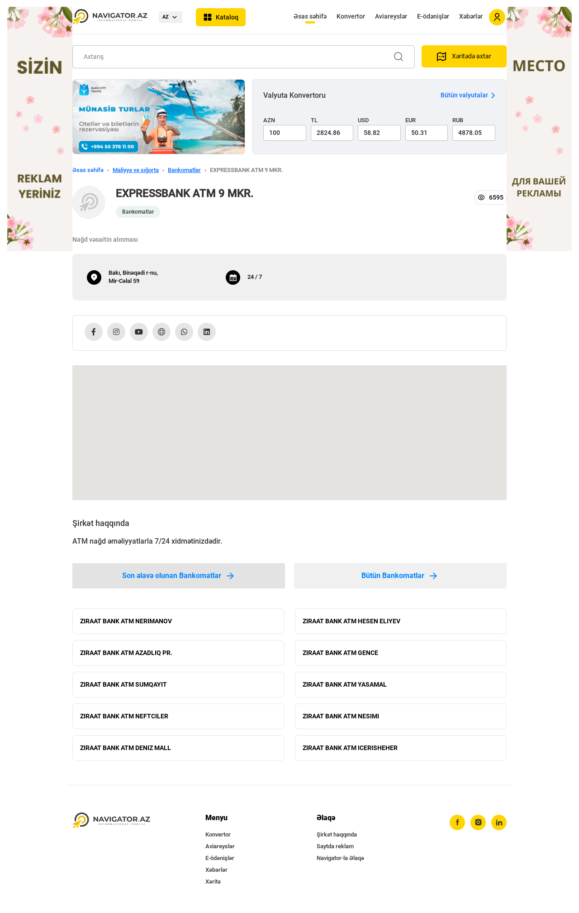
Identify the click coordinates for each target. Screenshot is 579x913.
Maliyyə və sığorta (136, 170)
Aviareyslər (391, 16)
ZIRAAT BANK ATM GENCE (340, 652)
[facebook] (457, 822)
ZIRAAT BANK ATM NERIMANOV (126, 621)
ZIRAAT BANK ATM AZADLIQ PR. (126, 652)
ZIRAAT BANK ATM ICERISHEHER (350, 747)
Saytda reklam (335, 846)
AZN (269, 120)
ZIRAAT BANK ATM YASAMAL (345, 684)
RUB (457, 120)
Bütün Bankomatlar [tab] (392, 575)
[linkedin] (499, 822)
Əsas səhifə (310, 16)
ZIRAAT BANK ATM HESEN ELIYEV (351, 621)
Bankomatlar (184, 170)
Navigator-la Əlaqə (340, 858)
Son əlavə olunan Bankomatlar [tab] (171, 575)
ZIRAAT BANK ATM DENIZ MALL (125, 747)
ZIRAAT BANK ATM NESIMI (341, 716)
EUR (410, 120)
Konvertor (351, 16)
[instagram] (478, 822)
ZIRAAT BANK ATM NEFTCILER (124, 716)
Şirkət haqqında (337, 834)
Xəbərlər (471, 16)
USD (363, 120)
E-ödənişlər (433, 16)
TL (314, 120)
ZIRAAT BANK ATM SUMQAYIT (123, 684)
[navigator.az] (111, 821)
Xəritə (213, 881)
